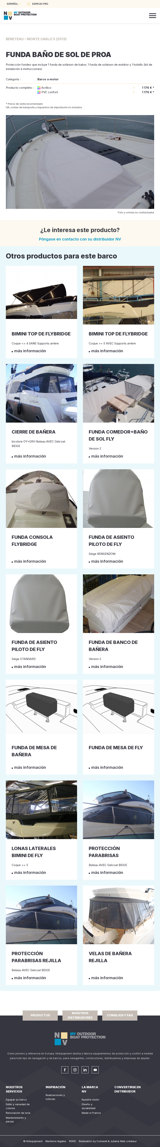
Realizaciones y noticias (55, 1097)
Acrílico (46, 87)
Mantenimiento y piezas (16, 1119)
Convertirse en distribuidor (127, 1089)
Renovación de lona (18, 1112)
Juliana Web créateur (123, 1141)
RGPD (72, 1141)
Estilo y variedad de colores (18, 1106)
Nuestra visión (90, 1099)
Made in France (91, 1112)
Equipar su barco (16, 1099)
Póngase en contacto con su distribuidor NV (80, 239)
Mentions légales (55, 1141)
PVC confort (49, 92)
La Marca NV (90, 1089)
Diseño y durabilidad (88, 1106)
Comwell (102, 1141)
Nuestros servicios (14, 1089)
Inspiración (55, 1087)
